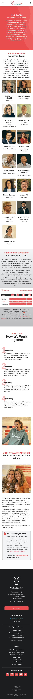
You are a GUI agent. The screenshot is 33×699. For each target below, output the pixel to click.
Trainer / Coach (9, 100)
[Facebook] (21, 674)
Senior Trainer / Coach (9, 149)
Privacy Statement (16, 686)
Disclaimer (16, 687)
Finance (9, 244)
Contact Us (17, 608)
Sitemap (16, 690)
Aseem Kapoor (23, 217)
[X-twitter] (25, 674)
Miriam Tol (24, 195)
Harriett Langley (24, 96)
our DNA (9, 69)
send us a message (22, 555)
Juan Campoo (9, 146)
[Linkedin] (7, 674)
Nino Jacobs (9, 171)
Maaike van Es (9, 241)
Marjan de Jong (9, 195)
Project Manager (24, 98)
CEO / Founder (24, 124)
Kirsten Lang (24, 146)
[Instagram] (12, 674)
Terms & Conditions (16, 689)
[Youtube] (16, 674)
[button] (4, 431)
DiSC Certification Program (17, 551)
